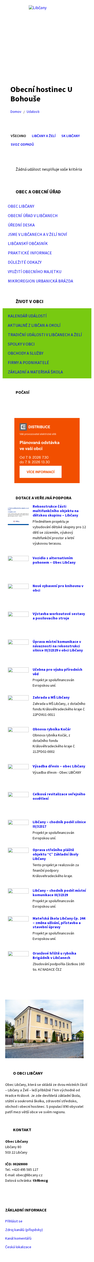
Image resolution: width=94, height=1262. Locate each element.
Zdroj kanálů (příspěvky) (24, 1229)
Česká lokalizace (18, 1247)
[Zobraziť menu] (82, 206)
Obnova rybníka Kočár (52, 729)
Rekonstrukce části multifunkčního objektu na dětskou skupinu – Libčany (56, 511)
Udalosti (33, 111)
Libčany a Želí (44, 135)
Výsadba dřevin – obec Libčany (59, 766)
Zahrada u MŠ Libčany (51, 697)
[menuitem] (47, 206)
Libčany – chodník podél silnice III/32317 (59, 824)
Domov (15, 111)
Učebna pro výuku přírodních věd (57, 671)
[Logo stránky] (37, 7)
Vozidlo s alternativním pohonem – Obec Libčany (54, 560)
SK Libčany (70, 135)
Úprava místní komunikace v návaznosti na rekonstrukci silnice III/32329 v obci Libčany (58, 646)
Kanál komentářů (18, 1238)
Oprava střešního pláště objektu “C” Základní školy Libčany (55, 854)
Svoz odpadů (22, 144)
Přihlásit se (13, 1221)
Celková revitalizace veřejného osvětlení (59, 796)
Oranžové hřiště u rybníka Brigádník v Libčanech (54, 955)
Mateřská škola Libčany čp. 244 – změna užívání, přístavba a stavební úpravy (59, 922)
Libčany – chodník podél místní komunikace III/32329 (59, 892)
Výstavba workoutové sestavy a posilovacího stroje (59, 615)
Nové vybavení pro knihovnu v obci (58, 588)
